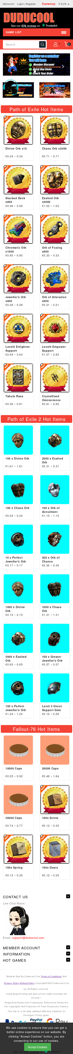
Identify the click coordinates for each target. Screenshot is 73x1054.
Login (20, 3)
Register (31, 3)
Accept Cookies (37, 1047)
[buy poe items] (54, 90)
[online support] (10, 87)
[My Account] (55, 44)
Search (42, 44)
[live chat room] (17, 920)
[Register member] (36, 64)
